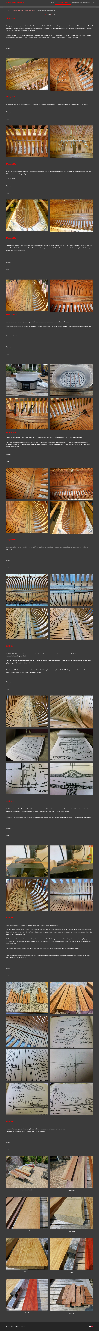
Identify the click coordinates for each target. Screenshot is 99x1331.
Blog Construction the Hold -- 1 (46, 11)
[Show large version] (27, 74)
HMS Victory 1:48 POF (17, 11)
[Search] (94, 2)
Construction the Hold (30, 11)
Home (7, 11)
